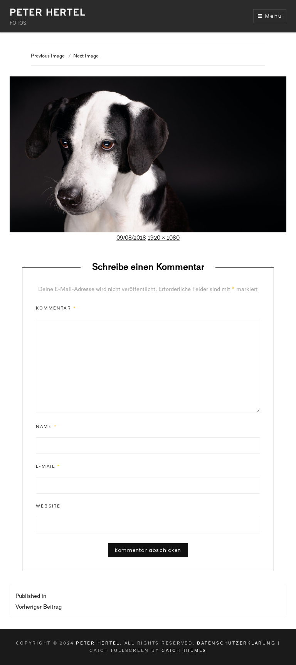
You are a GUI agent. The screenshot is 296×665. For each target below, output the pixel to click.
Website (48, 506)
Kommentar (56, 308)
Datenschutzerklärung (236, 643)
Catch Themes (184, 650)
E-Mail (48, 466)
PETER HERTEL (48, 12)
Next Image (86, 56)
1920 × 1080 (164, 237)
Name (46, 426)
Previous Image (48, 56)
